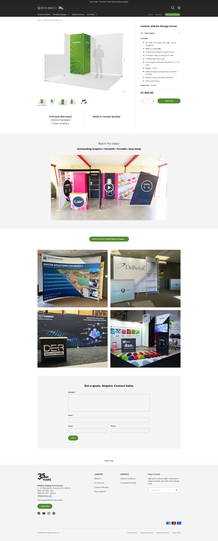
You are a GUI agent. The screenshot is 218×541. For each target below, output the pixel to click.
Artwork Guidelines (127, 478)
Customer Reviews (101, 487)
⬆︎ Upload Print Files (128, 483)
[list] (83, 60)
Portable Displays (59, 14)
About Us (97, 478)
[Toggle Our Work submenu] (96, 14)
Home (39, 20)
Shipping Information (147, 533)
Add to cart (169, 101)
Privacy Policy (176, 533)
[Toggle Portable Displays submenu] (68, 14)
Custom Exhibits (43, 14)
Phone (113, 426)
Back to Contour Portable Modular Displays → (109, 239)
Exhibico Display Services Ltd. (50, 533)
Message (71, 392)
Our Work (90, 14)
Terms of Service (132, 533)
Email (70, 415)
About (150, 14)
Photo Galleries (100, 491)
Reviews (158, 14)
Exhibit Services (78, 14)
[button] (179, 7)
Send (73, 438)
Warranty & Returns (163, 533)
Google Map (45, 506)
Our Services (99, 483)
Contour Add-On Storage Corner (52, 20)
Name (70, 426)
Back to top (109, 461)
